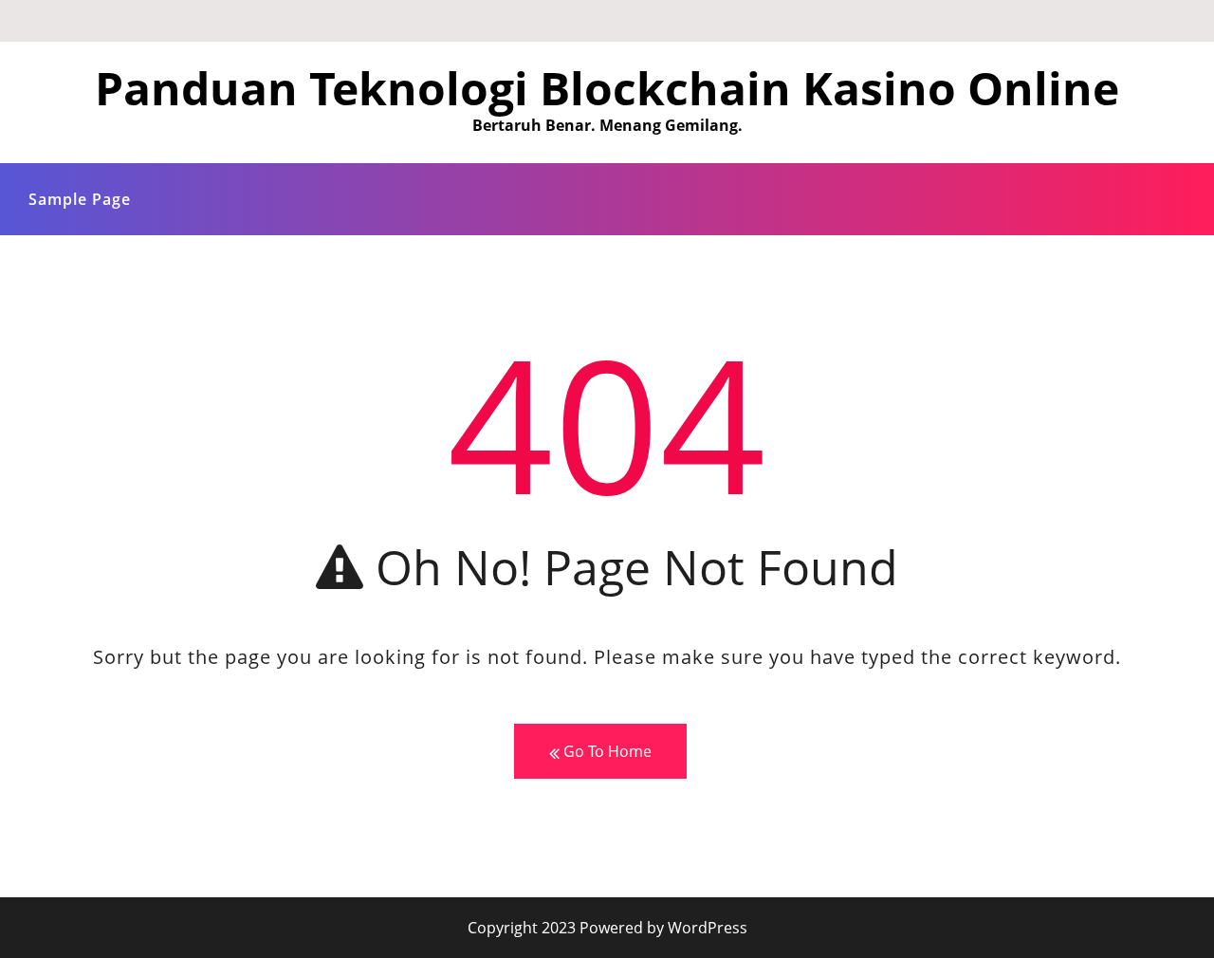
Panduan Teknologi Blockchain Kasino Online (607, 88)
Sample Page (79, 199)
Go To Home (606, 751)
